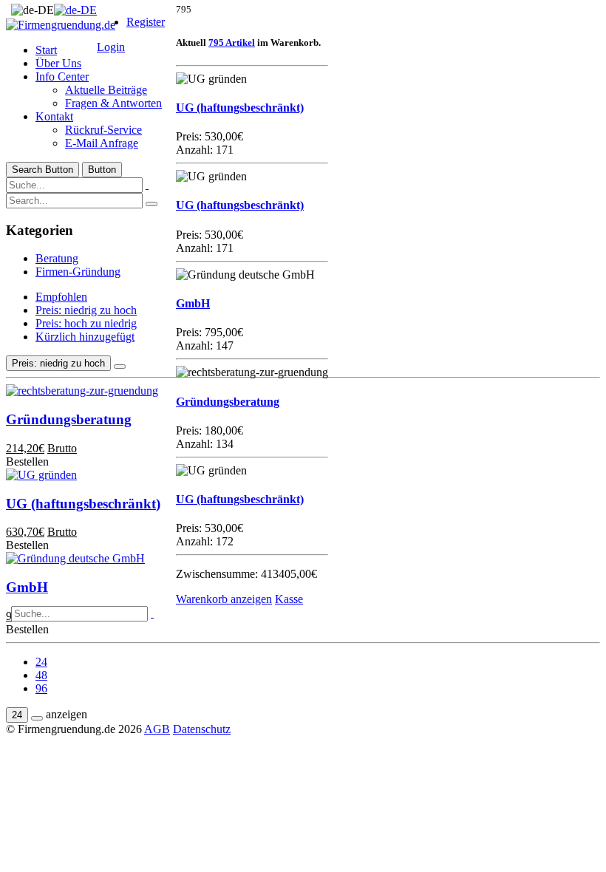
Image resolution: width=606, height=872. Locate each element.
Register (145, 22)
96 (41, 688)
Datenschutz (202, 729)
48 (41, 675)
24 (41, 661)
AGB (157, 729)
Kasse (289, 599)
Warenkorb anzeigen (224, 599)
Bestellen (27, 629)
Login (111, 47)
